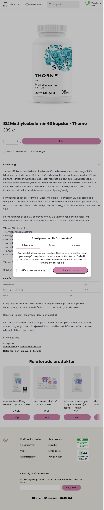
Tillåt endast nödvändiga (33, 270)
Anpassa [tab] (76, 245)
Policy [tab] (52, 245)
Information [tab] (28, 245)
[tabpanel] (52, 262)
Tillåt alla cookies (70, 270)
